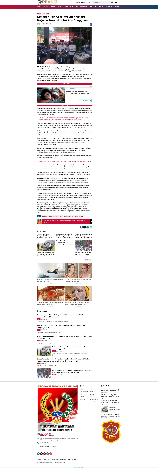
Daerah (39, 13)
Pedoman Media (65, 459)
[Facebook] (81, 227)
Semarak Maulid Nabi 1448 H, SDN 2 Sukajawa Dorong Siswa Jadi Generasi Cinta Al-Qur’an (83, 254)
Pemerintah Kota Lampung (94, 400)
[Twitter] (84, 227)
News (43, 13)
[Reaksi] (47, 2)
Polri (47, 13)
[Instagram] (50, 453)
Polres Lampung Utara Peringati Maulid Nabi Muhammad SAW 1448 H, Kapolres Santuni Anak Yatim (45, 236)
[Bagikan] (91, 24)
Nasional (82, 400)
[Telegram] (87, 227)
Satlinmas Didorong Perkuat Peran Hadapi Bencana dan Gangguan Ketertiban (45, 254)
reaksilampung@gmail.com (48, 446)
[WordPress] (47, 453)
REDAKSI (39, 459)
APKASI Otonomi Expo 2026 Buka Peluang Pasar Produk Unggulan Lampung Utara (64, 236)
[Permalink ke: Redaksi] (39, 24)
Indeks (74, 459)
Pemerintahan (84, 391)
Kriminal (92, 394)
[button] (112, 2)
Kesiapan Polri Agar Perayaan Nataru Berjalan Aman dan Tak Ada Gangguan (63, 216)
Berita (91, 391)
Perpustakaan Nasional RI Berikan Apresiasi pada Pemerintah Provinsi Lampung (65, 161)
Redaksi (43, 23)
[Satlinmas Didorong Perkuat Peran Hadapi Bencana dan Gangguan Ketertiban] (46, 245)
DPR (91, 397)
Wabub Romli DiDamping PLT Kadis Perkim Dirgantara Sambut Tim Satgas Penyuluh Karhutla (83, 236)
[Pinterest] (44, 453)
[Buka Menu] (120, 2)
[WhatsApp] (91, 227)
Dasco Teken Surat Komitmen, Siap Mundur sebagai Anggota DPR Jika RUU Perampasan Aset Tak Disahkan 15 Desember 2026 (64, 242)
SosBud (82, 397)
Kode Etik (47, 459)
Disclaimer (55, 459)
